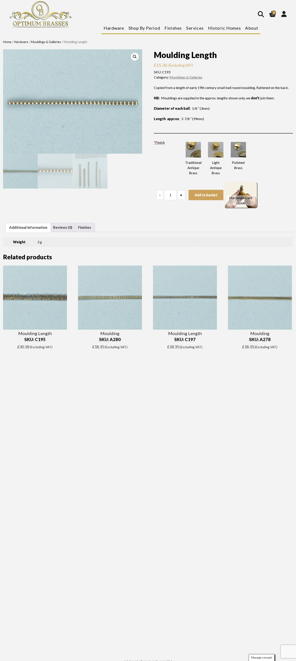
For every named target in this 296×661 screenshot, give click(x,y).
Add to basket (206, 195)
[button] (135, 57)
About (251, 28)
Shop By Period (144, 28)
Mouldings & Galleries (46, 42)
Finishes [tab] (84, 227)
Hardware (21, 42)
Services (195, 28)
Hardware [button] (114, 28)
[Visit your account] (284, 14)
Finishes (173, 28)
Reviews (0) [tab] (62, 227)
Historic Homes (224, 28)
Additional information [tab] (28, 227)
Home (7, 42)
